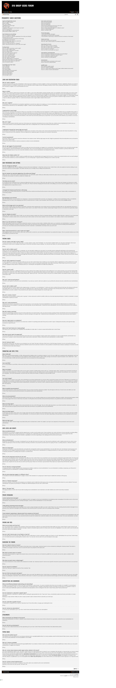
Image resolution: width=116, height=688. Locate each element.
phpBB (65, 200)
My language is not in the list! (8, 39)
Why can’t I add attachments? (8, 56)
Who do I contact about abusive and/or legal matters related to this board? (57, 68)
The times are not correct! (7, 37)
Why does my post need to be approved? (11, 60)
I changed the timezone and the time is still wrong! (13, 38)
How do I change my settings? (8, 35)
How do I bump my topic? (7, 62)
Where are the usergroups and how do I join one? (51, 25)
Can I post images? (6, 69)
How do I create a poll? (7, 51)
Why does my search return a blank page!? (50, 47)
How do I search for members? (47, 48)
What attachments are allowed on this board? (51, 61)
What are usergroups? (45, 24)
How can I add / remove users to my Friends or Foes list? (53, 41)
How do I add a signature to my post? (10, 50)
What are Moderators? (45, 23)
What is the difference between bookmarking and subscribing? (54, 53)
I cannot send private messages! (48, 34)
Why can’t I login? (6, 26)
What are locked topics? (7, 73)
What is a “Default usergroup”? (47, 29)
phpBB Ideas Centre (62, 643)
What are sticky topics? (7, 72)
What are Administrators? (46, 22)
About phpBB (21, 637)
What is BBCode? (6, 65)
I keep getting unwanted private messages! (50, 35)
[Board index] (6, 5)
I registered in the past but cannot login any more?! (13, 27)
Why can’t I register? (6, 24)
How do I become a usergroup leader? (49, 26)
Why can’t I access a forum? (8, 55)
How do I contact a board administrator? (50, 69)
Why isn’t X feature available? (47, 67)
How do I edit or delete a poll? (8, 54)
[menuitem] (10, 12)
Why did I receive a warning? (8, 57)
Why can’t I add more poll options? (9, 52)
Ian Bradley (76, 674)
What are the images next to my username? (11, 41)
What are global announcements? (9, 70)
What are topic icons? (7, 75)
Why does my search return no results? (49, 46)
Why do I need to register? (7, 22)
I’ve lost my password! (7, 29)
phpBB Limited (40, 636)
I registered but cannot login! (8, 25)
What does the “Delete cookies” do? (9, 31)
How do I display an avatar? (8, 42)
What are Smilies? (6, 68)
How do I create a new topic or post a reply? (11, 48)
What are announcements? (8, 71)
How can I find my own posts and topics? (50, 50)
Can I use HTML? (5, 67)
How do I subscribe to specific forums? (49, 56)
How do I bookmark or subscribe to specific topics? (51, 55)
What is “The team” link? (46, 30)
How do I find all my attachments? (48, 62)
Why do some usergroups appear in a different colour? (52, 27)
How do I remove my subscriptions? (48, 57)
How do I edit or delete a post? (8, 49)
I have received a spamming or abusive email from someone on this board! (57, 36)
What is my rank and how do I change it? (11, 43)
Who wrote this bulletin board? (47, 66)
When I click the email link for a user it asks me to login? (14, 44)
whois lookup (19, 652)
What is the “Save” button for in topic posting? (12, 59)
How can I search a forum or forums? (49, 45)
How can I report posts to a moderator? (10, 58)
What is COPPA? (5, 23)
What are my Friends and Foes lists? (48, 40)
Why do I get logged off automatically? (10, 30)
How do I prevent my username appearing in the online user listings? (16, 36)
